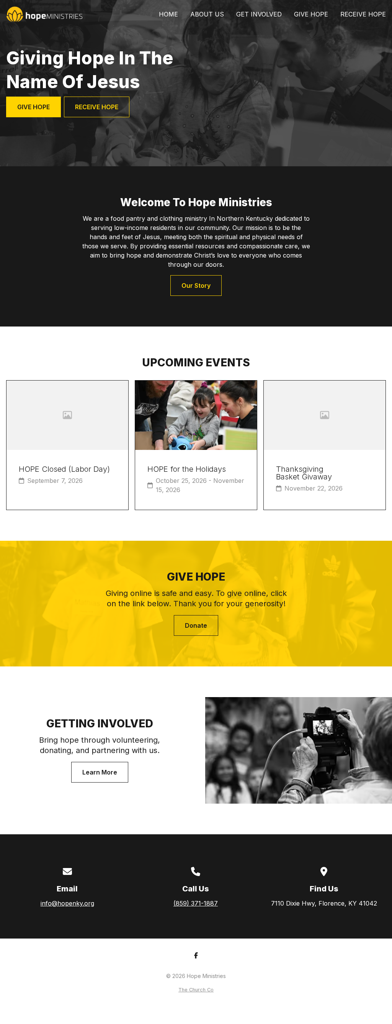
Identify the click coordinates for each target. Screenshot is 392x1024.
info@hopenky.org (67, 903)
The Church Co (196, 990)
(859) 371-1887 (195, 903)
